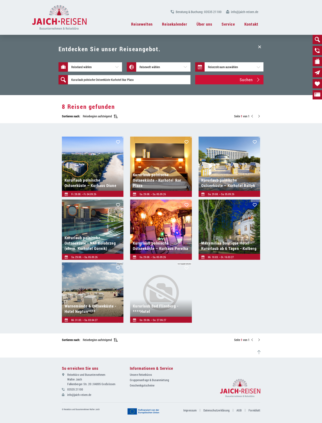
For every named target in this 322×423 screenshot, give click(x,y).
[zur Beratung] (317, 50)
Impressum (190, 410)
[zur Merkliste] (317, 83)
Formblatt (254, 410)
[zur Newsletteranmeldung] (317, 72)
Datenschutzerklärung (216, 410)
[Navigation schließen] (59, 17)
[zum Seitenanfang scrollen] (260, 352)
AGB (239, 410)
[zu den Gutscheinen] (317, 94)
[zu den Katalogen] (317, 61)
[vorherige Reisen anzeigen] (252, 116)
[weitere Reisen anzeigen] (259, 116)
